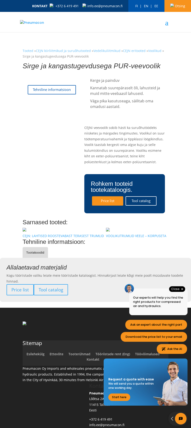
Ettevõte (56, 354)
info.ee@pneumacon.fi (105, 6)
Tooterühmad (79, 354)
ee (156, 6)
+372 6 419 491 (67, 6)
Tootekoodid (35, 252)
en (146, 6)
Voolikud (154, 50)
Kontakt (40, 6)
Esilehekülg (35, 354)
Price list (107, 200)
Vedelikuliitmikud (106, 50)
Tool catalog (141, 200)
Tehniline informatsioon (52, 89)
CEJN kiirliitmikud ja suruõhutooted (64, 50)
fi (136, 6)
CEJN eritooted (134, 50)
